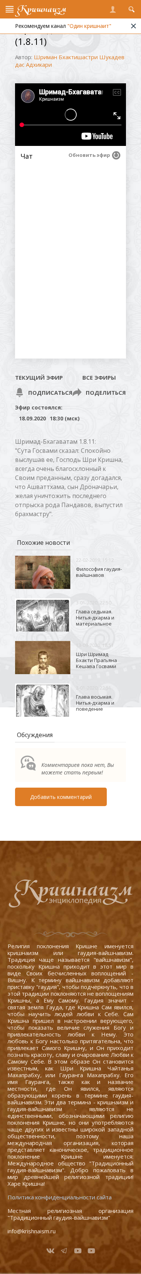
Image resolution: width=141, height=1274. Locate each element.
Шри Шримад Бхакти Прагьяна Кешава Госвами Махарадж (96, 663)
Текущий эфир (39, 377)
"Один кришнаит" (89, 25)
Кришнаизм (42, 9)
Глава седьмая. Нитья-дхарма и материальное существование (95, 620)
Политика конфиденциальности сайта (60, 1197)
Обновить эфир (89, 155)
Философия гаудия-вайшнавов (99, 572)
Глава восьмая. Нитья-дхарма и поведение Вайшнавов (95, 705)
